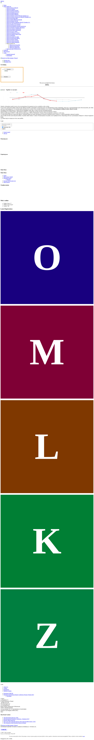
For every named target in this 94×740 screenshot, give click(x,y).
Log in (3, 128)
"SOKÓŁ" (4, 729)
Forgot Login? (7, 132)
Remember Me (7, 127)
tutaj (84, 736)
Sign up (5, 133)
